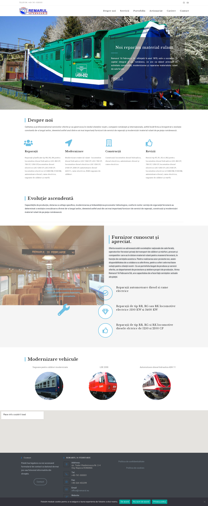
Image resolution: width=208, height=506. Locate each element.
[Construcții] (108, 142)
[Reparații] (28, 142)
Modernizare (74, 151)
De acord (125, 501)
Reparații (31, 151)
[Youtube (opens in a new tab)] (187, 2)
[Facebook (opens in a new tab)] (184, 2)
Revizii (151, 151)
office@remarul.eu (80, 490)
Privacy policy (159, 501)
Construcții (113, 151)
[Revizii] (149, 142)
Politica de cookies (135, 468)
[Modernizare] (68, 142)
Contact (40, 482)
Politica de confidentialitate (131, 461)
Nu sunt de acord (141, 501)
